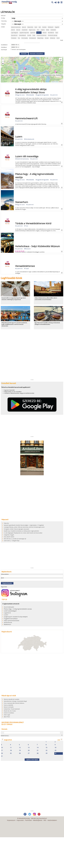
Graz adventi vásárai (9, 537)
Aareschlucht (8, 622)
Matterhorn (7, 624)
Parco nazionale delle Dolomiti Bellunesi (14, 703)
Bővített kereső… (5, 735)
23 (55, 750)
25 (11, 753)
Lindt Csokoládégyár (10, 611)
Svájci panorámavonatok (11, 620)
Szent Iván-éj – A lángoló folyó (11, 540)
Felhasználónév (5, 574)
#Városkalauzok (29, 139)
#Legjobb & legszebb (42, 95)
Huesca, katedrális (8, 705)
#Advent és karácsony (22, 159)
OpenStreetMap (55, 81)
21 (37, 750)
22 (46, 750)
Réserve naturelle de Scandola (11, 699)
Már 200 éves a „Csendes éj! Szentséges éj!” (15, 538)
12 (20, 747)
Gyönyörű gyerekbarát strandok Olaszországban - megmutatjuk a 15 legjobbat (24, 525)
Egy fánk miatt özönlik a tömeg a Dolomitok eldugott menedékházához (47, 323)
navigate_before (2, 739)
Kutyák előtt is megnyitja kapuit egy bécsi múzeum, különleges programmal (14, 298)
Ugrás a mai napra (32, 759)
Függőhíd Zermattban (11, 618)
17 (2, 750)
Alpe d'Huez (7, 716)
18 (11, 750)
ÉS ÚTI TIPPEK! (7, 724)
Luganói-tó (7, 613)
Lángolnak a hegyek (9, 535)
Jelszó (2, 578)
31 (2, 756)
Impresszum (11, 820)
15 (46, 747)
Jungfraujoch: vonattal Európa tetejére (16, 616)
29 (46, 753)
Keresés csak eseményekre (19, 49)
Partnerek (28, 820)
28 (37, 753)
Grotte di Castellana (9, 713)
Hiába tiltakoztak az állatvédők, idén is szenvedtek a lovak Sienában (46, 298)
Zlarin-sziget (7, 715)
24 (2, 753)
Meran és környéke (9, 707)
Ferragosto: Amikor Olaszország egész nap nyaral (16, 529)
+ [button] (2, 59)
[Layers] (60, 59)
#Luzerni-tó (54, 95)
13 (29, 747)
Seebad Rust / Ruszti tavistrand (12, 709)
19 (20, 750)
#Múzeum (27, 249)
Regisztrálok (4, 586)
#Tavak (26, 268)
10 (2, 747)
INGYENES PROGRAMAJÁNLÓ (13, 722)
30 (55, 753)
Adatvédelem (52, 820)
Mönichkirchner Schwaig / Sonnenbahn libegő (15, 701)
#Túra (26, 226)
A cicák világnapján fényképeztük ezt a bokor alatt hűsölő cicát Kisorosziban (23, 533)
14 (37, 747)
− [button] (2, 61)
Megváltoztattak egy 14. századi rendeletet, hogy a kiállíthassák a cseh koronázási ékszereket (14, 324)
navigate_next (62, 735)
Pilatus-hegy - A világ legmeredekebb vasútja (18, 609)
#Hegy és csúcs (20, 95)
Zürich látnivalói (9, 607)
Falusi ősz (6, 523)
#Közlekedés (30, 95)
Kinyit (61, 40)
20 (29, 750)
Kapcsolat (20, 820)
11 (11, 747)
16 (55, 747)
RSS (45, 820)
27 (29, 753)
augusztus (8, 740)
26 (20, 753)
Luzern (6, 615)
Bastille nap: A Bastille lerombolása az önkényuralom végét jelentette (21, 531)
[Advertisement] (32, 355)
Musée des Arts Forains (10, 711)
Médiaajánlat (37, 820)
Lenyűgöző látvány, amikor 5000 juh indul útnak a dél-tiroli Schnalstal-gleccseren (24, 527)
